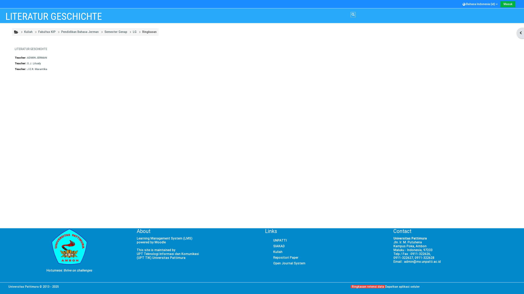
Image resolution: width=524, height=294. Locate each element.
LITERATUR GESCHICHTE (31, 49)
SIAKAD (279, 246)
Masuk (508, 4)
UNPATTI (280, 240)
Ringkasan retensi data (368, 286)
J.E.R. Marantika (37, 69)
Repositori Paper (285, 257)
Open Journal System (289, 263)
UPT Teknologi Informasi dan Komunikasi (168, 254)
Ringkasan (149, 32)
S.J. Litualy (34, 63)
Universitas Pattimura (23, 286)
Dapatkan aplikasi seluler (402, 286)
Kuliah (277, 252)
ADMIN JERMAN (37, 57)
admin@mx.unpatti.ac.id (422, 262)
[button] (480, 4)
